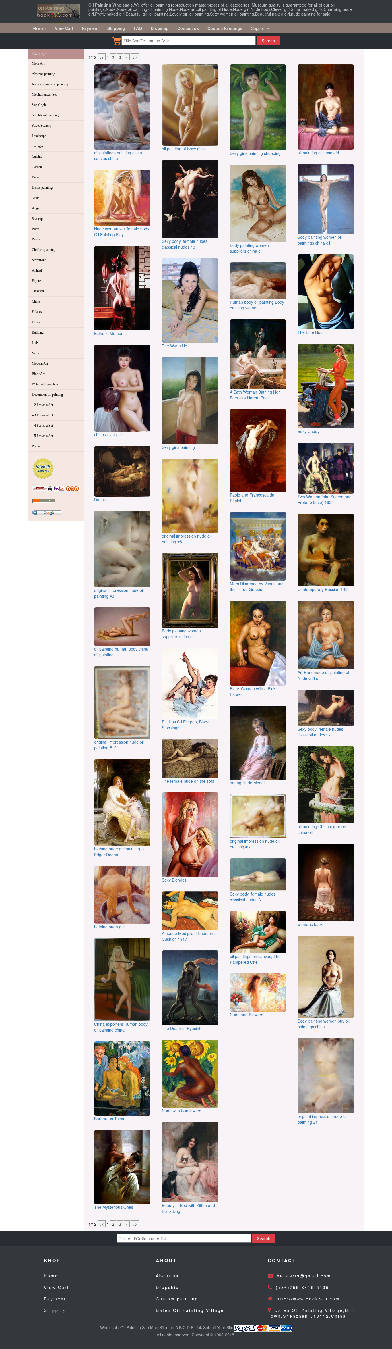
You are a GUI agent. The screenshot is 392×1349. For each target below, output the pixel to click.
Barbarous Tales (109, 1118)
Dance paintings (43, 188)
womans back (310, 924)
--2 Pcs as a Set (42, 405)
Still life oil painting (45, 115)
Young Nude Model (247, 783)
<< (101, 57)
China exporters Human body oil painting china (121, 1027)
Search (268, 41)
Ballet (36, 177)
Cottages (38, 146)
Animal (37, 270)
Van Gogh (39, 105)
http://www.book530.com (308, 1299)
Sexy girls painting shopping (255, 153)
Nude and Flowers (246, 1014)
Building (38, 332)
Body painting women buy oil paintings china (324, 1023)
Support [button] (259, 28)
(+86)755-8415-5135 (302, 1287)
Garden (37, 167)
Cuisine (37, 157)
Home (39, 28)
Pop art (37, 446)
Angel (36, 208)
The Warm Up (174, 346)
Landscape (39, 136)
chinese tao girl (108, 434)
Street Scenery (41, 126)
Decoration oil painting (47, 394)
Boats (36, 229)
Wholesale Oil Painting (120, 1327)
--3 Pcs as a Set (42, 415)
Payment (55, 1299)
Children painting (43, 250)
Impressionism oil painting (50, 84)
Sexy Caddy (308, 431)
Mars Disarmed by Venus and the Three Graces (257, 586)
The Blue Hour (311, 332)
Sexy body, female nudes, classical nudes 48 (185, 244)
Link (198, 1327)
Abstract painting (43, 74)
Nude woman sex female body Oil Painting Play (121, 231)
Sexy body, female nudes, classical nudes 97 (321, 732)
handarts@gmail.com (304, 1276)
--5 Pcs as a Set (42, 436)
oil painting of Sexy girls (183, 148)
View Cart (56, 1287)
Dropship (167, 1287)
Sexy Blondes (174, 880)
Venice (36, 353)
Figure (36, 281)
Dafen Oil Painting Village (190, 1310)
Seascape (38, 219)
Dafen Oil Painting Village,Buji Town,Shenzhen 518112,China (311, 1313)
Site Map (150, 1327)
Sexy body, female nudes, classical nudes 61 (253, 896)
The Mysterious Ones (113, 1207)
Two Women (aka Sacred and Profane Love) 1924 (325, 499)
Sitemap (166, 1327)
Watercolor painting (45, 384)
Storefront (39, 260)
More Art (38, 63)
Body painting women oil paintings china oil (320, 240)
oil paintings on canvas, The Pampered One (255, 959)
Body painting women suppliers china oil (181, 633)
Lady (35, 343)
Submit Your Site (218, 1327)
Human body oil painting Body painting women (257, 305)
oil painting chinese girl (318, 152)
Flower (37, 322)
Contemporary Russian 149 (323, 589)
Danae (100, 499)
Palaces (37, 312)
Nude (35, 198)
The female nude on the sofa (188, 781)
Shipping (55, 1310)
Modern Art (40, 363)
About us (167, 1276)
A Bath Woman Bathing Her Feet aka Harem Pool (255, 395)
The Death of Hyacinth (182, 1028)
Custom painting (177, 1299)
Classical (38, 291)
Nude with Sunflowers (181, 1110)
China (36, 301)
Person (36, 239)
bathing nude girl (109, 927)
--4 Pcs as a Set (42, 426)
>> (135, 57)
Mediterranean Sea (44, 95)
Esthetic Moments (110, 333)
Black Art (38, 374)
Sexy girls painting (178, 447)
